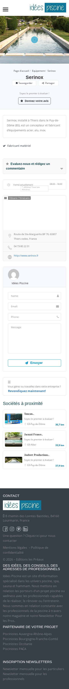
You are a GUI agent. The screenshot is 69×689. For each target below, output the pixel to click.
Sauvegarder (25, 83)
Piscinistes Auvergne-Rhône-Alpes (27, 634)
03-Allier (31, 444)
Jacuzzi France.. (33, 434)
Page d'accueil (21, 70)
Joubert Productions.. (36, 455)
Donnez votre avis (36, 101)
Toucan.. (29, 413)
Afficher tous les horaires (31, 188)
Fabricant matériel (19, 146)
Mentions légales (15, 547)
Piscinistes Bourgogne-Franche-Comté (30, 639)
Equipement (38, 70)
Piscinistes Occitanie (17, 644)
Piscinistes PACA (14, 649)
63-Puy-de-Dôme (36, 424)
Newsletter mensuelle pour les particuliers (33, 669)
